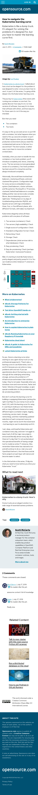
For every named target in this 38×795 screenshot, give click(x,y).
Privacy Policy (7, 781)
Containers (25, 520)
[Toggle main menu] (3, 2)
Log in (27, 2)
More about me (21, 562)
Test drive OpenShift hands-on (18, 310)
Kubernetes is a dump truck (14, 84)
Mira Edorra (11, 584)
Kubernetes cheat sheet (15, 340)
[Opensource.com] (16, 9)
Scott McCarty (9, 44)
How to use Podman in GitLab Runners (18, 686)
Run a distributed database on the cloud (18, 664)
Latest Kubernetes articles (16, 351)
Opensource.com (9, 731)
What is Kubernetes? (13, 300)
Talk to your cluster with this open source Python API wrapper (18, 642)
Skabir (9, 599)
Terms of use (7, 785)
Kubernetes (17, 99)
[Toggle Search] (35, 2)
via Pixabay (15, 79)
